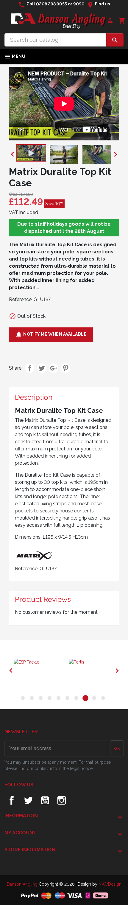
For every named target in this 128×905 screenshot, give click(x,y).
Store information (29, 850)
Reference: (20, 299)
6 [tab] (68, 699)
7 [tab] (77, 699)
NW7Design (110, 884)
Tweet (41, 368)
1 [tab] (24, 699)
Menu (14, 56)
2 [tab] (33, 699)
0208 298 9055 (51, 3)
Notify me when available (51, 334)
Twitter (28, 800)
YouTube (45, 800)
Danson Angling (23, 884)
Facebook (11, 800)
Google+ (53, 368)
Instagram (61, 800)
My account (20, 833)
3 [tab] (42, 699)
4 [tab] (51, 699)
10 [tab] (104, 699)
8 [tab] (86, 699)
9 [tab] (95, 699)
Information (21, 816)
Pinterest (65, 368)
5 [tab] (60, 699)
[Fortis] (91, 662)
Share (30, 368)
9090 (79, 3)
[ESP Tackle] (36, 662)
